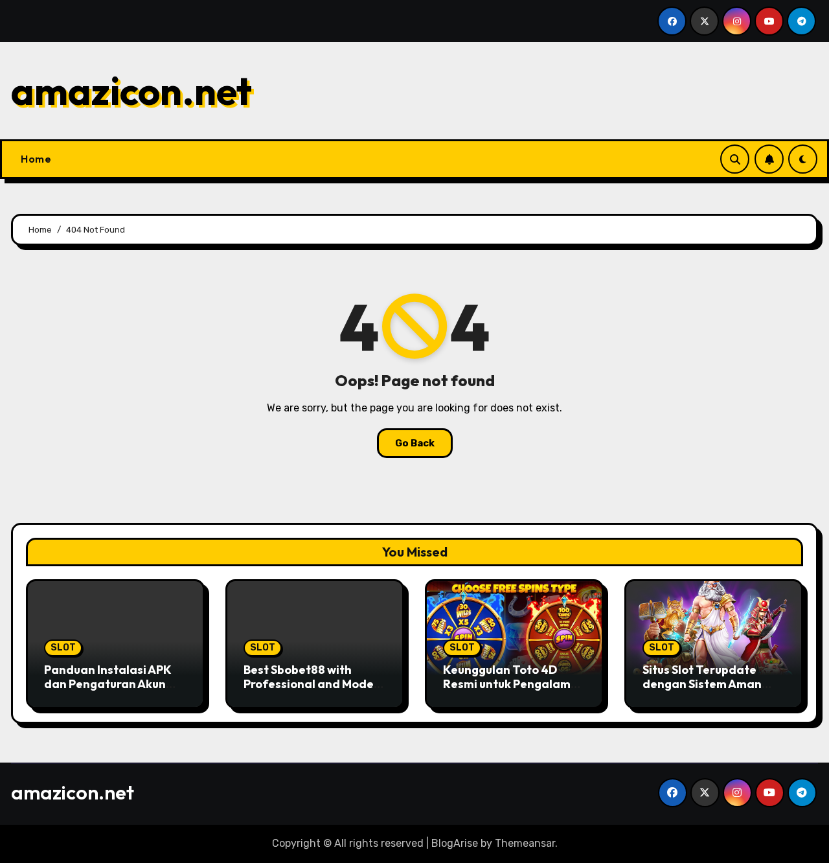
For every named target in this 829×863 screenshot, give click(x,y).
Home (36, 158)
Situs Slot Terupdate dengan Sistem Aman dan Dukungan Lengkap (708, 683)
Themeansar (525, 843)
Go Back (415, 443)
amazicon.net (131, 90)
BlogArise (454, 843)
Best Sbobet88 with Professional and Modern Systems (315, 683)
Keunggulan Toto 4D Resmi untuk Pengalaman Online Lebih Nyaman (514, 683)
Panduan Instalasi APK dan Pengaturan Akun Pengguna (107, 683)
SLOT (63, 647)
